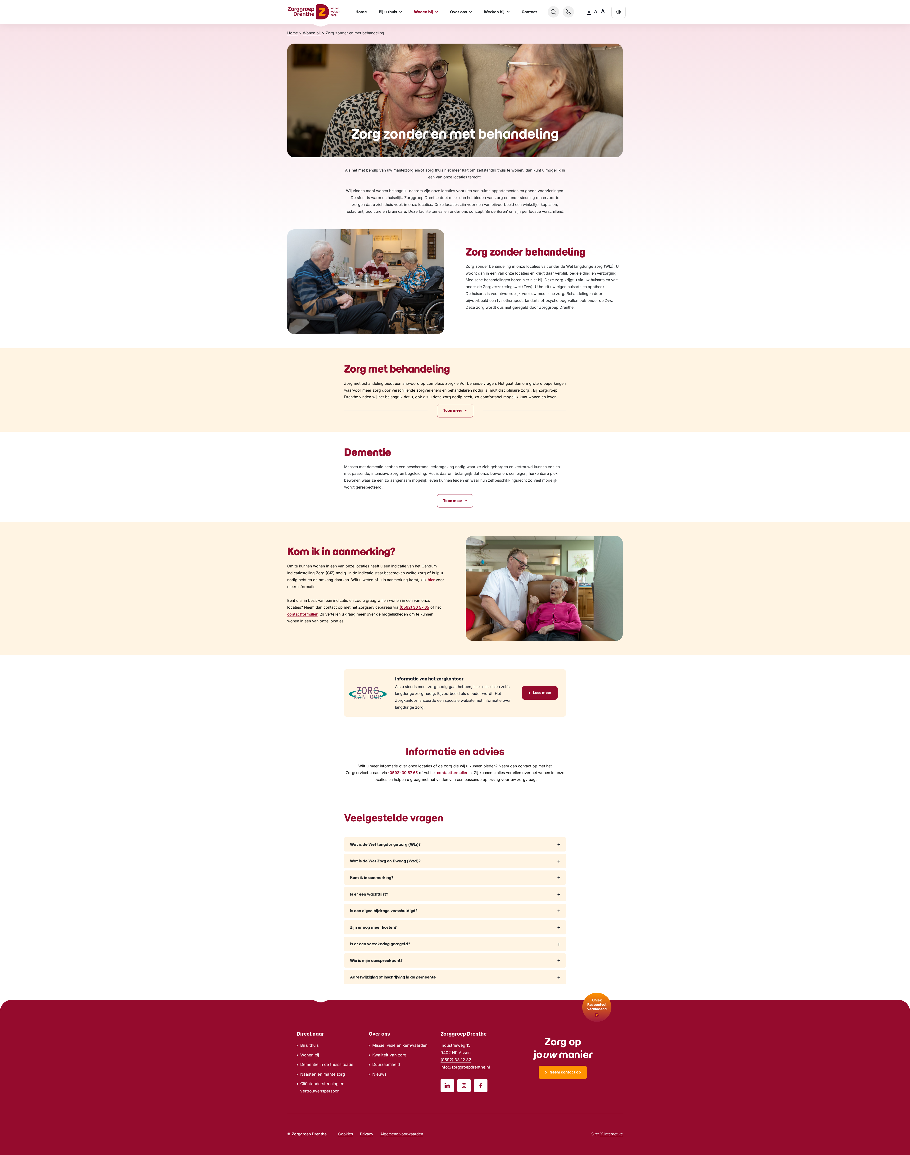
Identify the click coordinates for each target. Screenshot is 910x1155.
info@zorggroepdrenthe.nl (465, 1067)
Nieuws (379, 1074)
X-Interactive (611, 1134)
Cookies (345, 1134)
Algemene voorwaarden (401, 1134)
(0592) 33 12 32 (456, 1059)
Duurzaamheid (386, 1064)
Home (361, 11)
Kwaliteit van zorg (389, 1055)
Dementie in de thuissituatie (326, 1064)
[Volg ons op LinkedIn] (447, 1085)
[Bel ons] (568, 12)
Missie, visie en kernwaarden (400, 1045)
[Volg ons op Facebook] (480, 1085)
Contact (529, 11)
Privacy (366, 1134)
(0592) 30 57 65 (414, 607)
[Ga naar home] (314, 11)
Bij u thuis (309, 1045)
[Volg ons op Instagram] (464, 1085)
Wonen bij (309, 1055)
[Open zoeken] (553, 12)
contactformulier (302, 614)
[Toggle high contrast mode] (618, 12)
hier (431, 579)
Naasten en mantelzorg (322, 1074)
